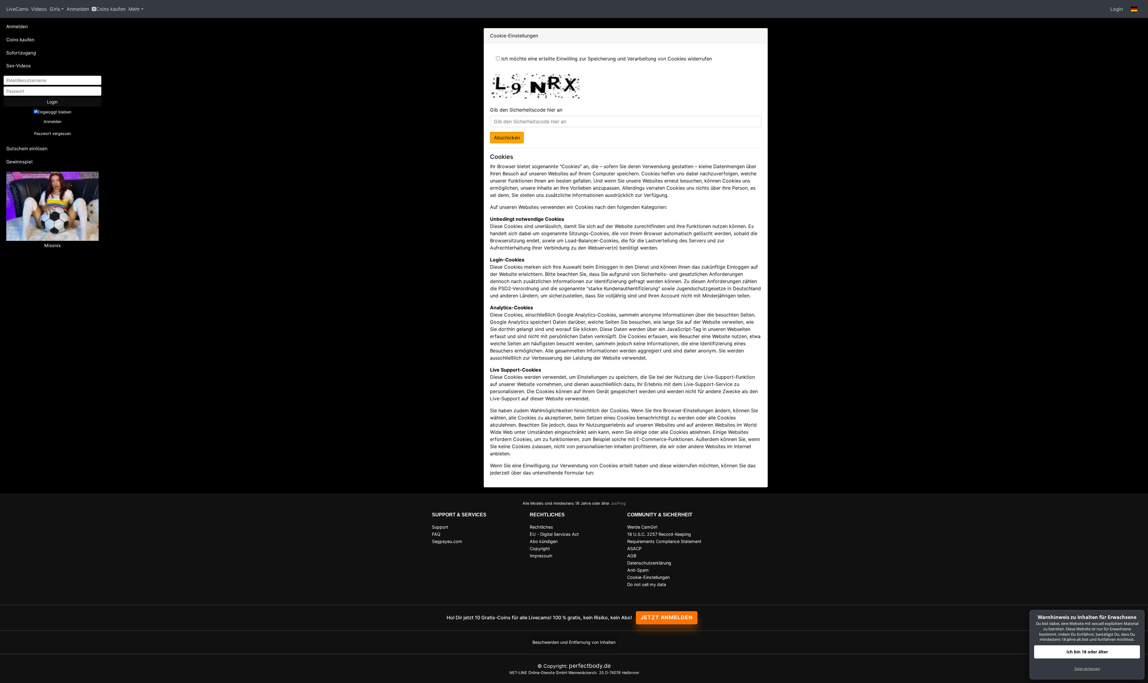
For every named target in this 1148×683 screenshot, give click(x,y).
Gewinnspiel (19, 162)
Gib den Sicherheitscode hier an (526, 110)
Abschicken (507, 138)
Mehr (134, 9)
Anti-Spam (638, 570)
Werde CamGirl (642, 527)
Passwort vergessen (52, 133)
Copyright (540, 548)
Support (440, 527)
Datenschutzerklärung (649, 562)
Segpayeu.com (447, 541)
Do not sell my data (646, 584)
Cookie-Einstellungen (648, 577)
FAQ (436, 534)
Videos (39, 9)
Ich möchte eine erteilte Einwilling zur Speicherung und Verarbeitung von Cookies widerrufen (606, 59)
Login (1116, 9)
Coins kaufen (111, 9)
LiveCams (17, 9)
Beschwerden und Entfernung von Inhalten (574, 642)
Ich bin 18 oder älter (1087, 652)
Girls (55, 9)
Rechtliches (541, 527)
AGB (631, 555)
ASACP (634, 548)
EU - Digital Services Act (554, 534)
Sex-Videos (18, 66)
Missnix (52, 245)
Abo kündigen (544, 541)
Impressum (541, 555)
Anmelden (78, 9)
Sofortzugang (21, 53)
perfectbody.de (590, 665)
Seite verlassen (1087, 668)
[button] (1134, 9)
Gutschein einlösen (27, 148)
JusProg (618, 503)
